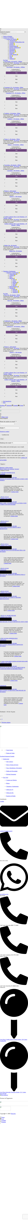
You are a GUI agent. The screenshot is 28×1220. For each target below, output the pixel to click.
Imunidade (12, 50)
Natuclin (13, 1113)
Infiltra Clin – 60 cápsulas (15, 251)
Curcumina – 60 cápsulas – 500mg (15, 170)
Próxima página (6, 722)
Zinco (14, 285)
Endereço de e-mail (6, 443)
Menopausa (12, 51)
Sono (11, 56)
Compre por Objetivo (8, 37)
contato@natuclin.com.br (6, 831)
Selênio (14, 283)
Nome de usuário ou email (8, 421)
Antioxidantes (13, 274)
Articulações (12, 40)
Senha (2, 428)
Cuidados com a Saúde (5, 498)
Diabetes (12, 44)
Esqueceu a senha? (4, 431)
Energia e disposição (14, 47)
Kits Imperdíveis (7, 401)
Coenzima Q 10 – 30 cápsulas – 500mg (15, 93)
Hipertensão (12, 49)
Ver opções (16, 63)
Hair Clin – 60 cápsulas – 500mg (15, 300)
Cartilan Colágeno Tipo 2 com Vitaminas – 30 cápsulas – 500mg (15, 224)
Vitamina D (15, 292)
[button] (5, 60)
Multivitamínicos (14, 286)
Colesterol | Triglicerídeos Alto (16, 42)
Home (1, 469)
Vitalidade (12, 58)
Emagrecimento (13, 46)
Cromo (14, 281)
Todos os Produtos (7, 36)
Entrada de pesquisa (5, 32)
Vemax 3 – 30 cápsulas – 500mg (16, 144)
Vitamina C (15, 290)
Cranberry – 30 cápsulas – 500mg (15, 119)
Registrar (3, 464)
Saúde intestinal (13, 54)
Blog (4, 402)
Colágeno (12, 275)
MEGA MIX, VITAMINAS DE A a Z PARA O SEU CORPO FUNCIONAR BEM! (13, 503)
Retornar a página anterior (6, 467)
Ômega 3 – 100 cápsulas (16, 196)
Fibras (10, 277)
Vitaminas (12, 288)
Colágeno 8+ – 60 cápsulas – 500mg (16, 326)
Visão (10, 57)
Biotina (14, 289)
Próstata (11, 53)
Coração (11, 43)
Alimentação (3, 522)
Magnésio (15, 282)
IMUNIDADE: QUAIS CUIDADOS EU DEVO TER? (14, 621)
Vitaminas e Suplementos (9, 271)
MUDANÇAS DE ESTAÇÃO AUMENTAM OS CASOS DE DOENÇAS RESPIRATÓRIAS (12, 668)
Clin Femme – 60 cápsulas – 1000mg (15, 67)
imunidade (2, 474)
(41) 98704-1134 (4, 894)
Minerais (12, 278)
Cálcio (14, 279)
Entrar (2, 438)
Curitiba (2, 801)
